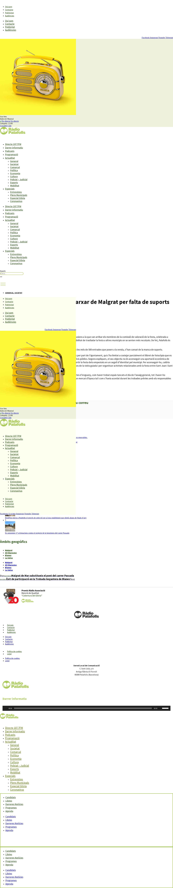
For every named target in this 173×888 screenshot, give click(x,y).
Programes (11, 826)
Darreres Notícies (14, 823)
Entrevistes (16, 192)
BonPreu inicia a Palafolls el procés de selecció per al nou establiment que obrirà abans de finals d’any (45, 518)
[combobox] (11, 273)
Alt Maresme (11, 553)
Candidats (10, 816)
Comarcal (15, 167)
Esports (14, 182)
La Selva (9, 558)
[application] (86, 708)
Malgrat (8, 550)
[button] (3, 284)
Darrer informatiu (14, 147)
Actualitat (10, 157)
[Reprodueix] (6, 708)
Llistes (8, 819)
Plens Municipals (18, 195)
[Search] (1, 276)
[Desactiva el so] (160, 708)
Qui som (8, 6)
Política (14, 170)
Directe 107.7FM (13, 144)
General (14, 161)
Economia (15, 173)
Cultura (14, 176)
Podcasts (9, 151)
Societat (14, 164)
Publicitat (9, 12)
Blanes (8, 555)
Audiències (9, 15)
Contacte (9, 9)
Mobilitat (14, 185)
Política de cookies (14, 651)
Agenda (9, 811)
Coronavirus (16, 201)
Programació (11, 154)
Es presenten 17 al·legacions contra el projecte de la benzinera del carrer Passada (37, 533)
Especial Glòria (17, 198)
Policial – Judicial (18, 179)
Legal (9, 654)
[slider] (165, 708)
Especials (9, 188)
